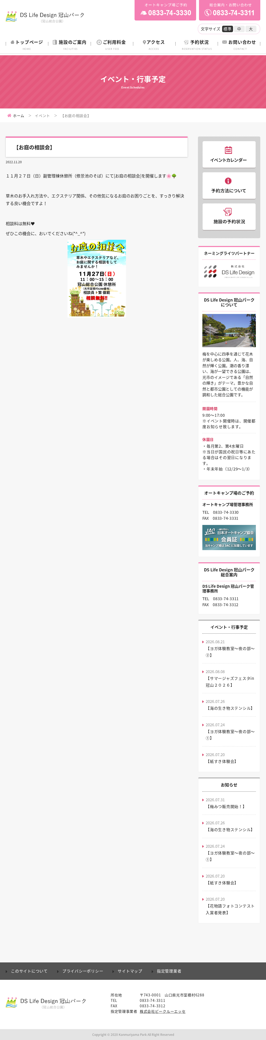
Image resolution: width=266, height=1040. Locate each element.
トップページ (29, 44)
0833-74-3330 (226, 512)
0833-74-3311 (226, 598)
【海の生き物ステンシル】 (230, 708)
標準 (227, 29)
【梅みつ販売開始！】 (226, 806)
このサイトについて (29, 971)
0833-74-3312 (225, 604)
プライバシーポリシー (82, 971)
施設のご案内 (73, 44)
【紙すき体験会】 (222, 761)
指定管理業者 (169, 971)
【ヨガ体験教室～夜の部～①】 (230, 735)
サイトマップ (130, 971)
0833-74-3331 (225, 518)
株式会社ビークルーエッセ (162, 1011)
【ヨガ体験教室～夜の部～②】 (230, 652)
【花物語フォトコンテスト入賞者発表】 (230, 909)
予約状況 (197, 44)
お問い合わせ (242, 44)
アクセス (156, 44)
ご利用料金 (114, 44)
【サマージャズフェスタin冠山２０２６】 (230, 681)
